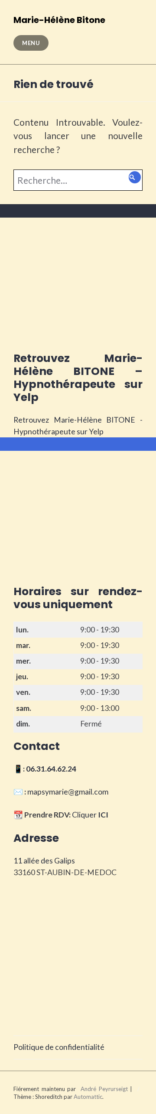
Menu (31, 42)
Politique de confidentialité (58, 1047)
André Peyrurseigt (104, 1088)
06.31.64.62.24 (51, 768)
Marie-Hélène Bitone (59, 20)
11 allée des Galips (44, 860)
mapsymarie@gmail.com (67, 791)
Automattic (88, 1096)
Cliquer (90, 814)
